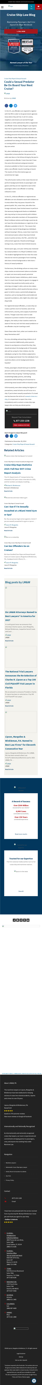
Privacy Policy (10, 1180)
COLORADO (10, 1304)
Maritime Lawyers (11, 1163)
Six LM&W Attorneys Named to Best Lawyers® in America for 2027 (21, 616)
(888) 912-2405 (11, 1299)
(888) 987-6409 (11, 1308)
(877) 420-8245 (11, 1278)
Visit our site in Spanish (21, 1360)
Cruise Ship (7, 543)
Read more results (21, 834)
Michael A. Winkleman (11, 488)
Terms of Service (22, 1377)
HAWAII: (9, 1312)
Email (14, 1201)
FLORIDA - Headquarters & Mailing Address (12, 1235)
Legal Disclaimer (21, 1353)
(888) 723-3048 (11, 1264)
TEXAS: (9, 1269)
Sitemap (21, 1357)
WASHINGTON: (12, 1282)
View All (21, 891)
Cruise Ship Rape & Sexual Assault (24, 444)
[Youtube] (27, 919)
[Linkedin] (11, 436)
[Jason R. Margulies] (11, 525)
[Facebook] (6, 105)
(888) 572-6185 (11, 1247)
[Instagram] (24, 919)
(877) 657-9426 (11, 1291)
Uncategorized (28, 461)
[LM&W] (7, 94)
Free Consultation (21, 425)
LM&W (7, 637)
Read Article (8, 491)
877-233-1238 (22, 420)
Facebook (28, 1116)
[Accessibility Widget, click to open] (34, 1381)
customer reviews (19, 1114)
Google (21, 1116)
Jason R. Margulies (10, 527)
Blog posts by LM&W (17, 582)
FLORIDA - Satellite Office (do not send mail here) (14, 1253)
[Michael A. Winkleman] (12, 485)
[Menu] (2, 7)
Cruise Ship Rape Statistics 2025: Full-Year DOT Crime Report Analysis (18, 468)
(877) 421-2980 (11, 1317)
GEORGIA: (10, 1295)
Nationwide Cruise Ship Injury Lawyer (16, 1167)
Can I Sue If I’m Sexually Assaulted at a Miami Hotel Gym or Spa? (20, 510)
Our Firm (8, 1176)
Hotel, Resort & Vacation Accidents (16, 1171)
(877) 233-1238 (17, 1198)
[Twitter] (16, 436)
